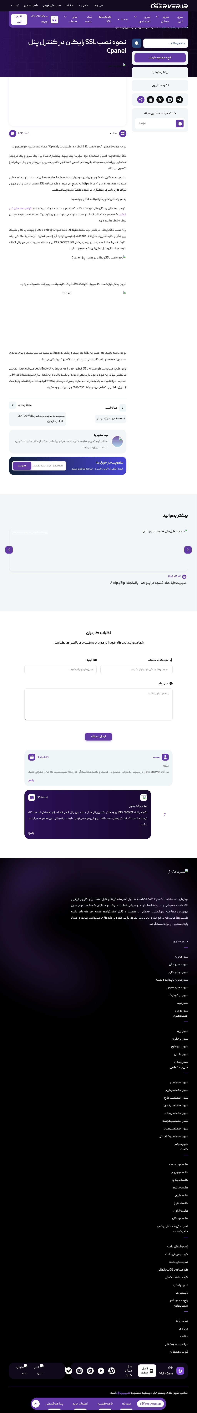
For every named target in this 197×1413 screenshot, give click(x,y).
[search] (136, 43)
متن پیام (163, 684)
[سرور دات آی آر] (169, 5)
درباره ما (98, 5)
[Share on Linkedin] (169, 99)
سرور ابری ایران (180, 1039)
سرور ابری (180, 19)
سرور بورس (181, 1010)
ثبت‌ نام (15, 5)
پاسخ (31, 780)
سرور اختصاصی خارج (176, 1098)
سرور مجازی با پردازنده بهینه (172, 980)
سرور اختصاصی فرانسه (175, 1121)
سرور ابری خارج (179, 1046)
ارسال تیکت (144, 1371)
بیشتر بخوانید (160, 72)
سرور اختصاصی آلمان (176, 1105)
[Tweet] (160, 99)
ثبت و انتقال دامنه (177, 1246)
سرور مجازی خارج (178, 972)
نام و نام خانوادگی (158, 660)
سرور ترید (182, 1003)
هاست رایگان (180, 1218)
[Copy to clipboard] (150, 99)
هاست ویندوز (180, 1180)
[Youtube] (101, 1371)
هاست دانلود (180, 1187)
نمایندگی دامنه (178, 1262)
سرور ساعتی (181, 1054)
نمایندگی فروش (52, 5)
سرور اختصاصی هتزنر (176, 1128)
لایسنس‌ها (181, 1293)
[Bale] (68, 1371)
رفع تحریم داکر (179, 1300)
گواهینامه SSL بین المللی (173, 1269)
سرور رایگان (181, 1062)
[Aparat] (112, 1371)
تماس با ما (83, 5)
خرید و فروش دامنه (176, 1254)
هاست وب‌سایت (178, 1164)
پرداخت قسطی (54, 1403)
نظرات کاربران (160, 85)
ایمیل (88, 660)
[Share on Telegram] (179, 99)
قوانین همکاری (178, 1352)
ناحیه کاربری (31, 5)
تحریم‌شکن (180, 1285)
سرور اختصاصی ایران (176, 1090)
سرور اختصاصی (179, 1082)
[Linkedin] (90, 1371)
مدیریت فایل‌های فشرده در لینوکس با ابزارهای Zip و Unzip (147, 583)
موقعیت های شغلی (176, 1344)
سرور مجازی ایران (178, 964)
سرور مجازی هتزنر (178, 987)
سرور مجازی (181, 956)
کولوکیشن (181, 1144)
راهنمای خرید (80, 1403)
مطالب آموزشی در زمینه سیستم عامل (28, 532)
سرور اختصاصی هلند (176, 1113)
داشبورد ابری (19, 19)
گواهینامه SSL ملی (176, 1277)
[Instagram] (79, 1371)
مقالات (69, 5)
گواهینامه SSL (104, 19)
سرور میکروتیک (178, 995)
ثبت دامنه (88, 19)
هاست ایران (181, 1195)
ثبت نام (126, 1403)
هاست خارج (181, 1203)
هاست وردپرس (179, 1172)
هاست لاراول (180, 1210)
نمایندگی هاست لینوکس (172, 1226)
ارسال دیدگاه (98, 737)
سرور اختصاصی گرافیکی (173, 1136)
